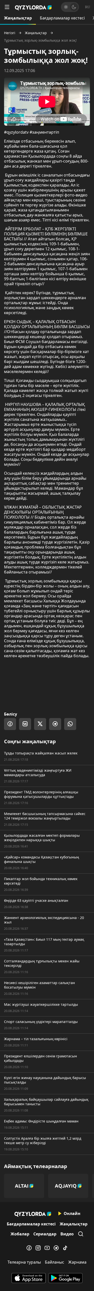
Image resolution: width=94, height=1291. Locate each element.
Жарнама (77, 1262)
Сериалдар (44, 1234)
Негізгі (9, 33)
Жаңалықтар (18, 18)
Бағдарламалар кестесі (62, 18)
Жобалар (20, 1234)
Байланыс (54, 1262)
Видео (67, 1234)
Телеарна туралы (24, 1262)
